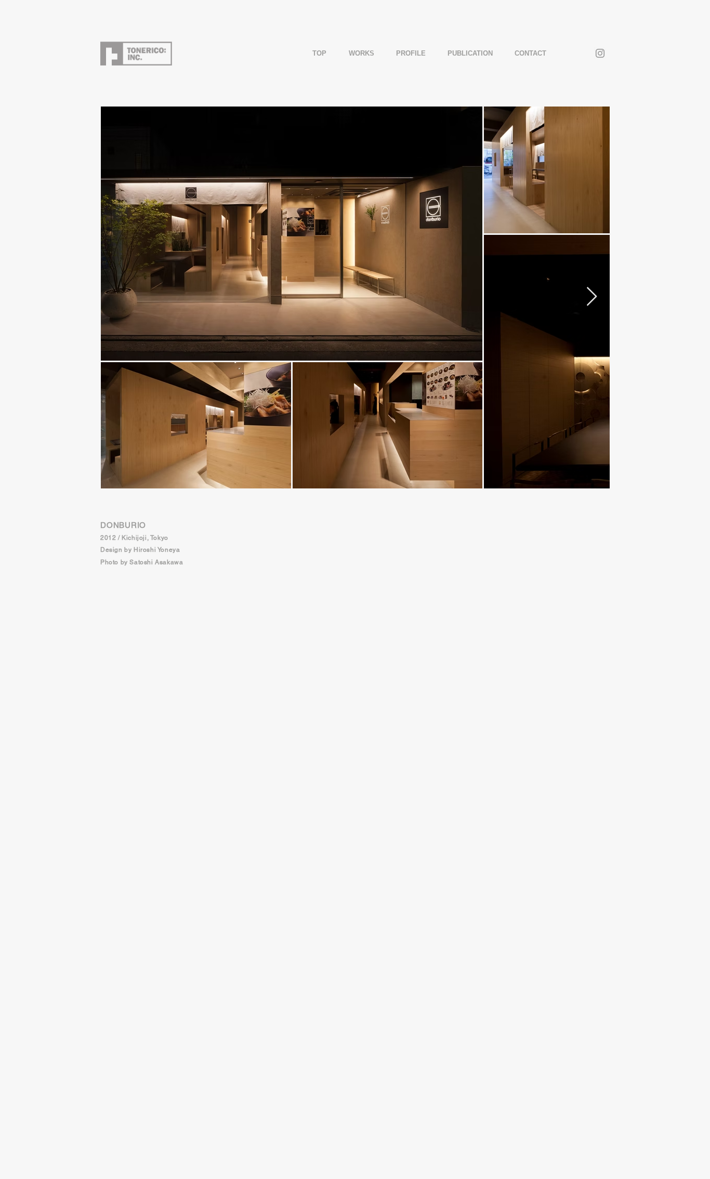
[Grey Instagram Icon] (600, 53)
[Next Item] (592, 297)
